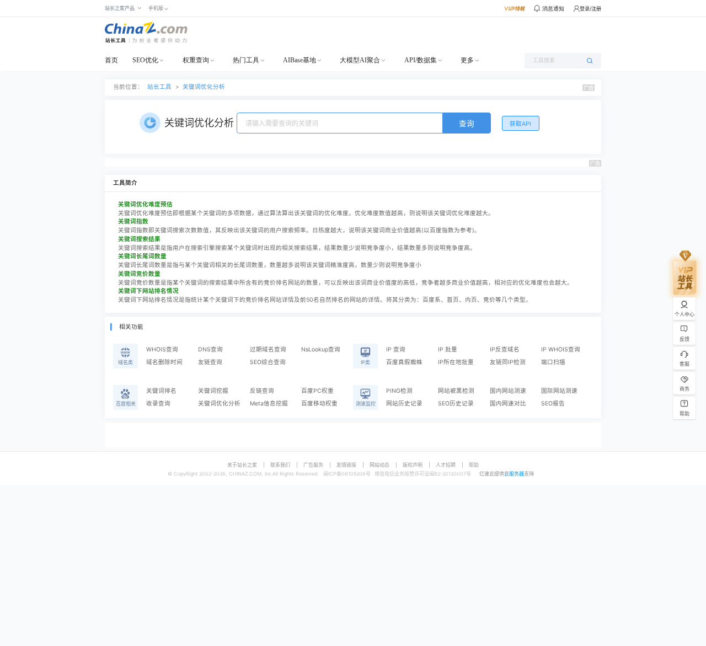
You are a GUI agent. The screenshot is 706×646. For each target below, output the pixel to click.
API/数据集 (420, 60)
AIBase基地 (299, 60)
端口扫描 (553, 362)
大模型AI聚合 (360, 60)
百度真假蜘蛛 (404, 362)
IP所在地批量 (456, 362)
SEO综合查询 (268, 362)
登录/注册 (590, 9)
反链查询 (262, 390)
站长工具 (159, 86)
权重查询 (196, 60)
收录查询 (158, 403)
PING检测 (399, 390)
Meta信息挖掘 (269, 403)
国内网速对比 (508, 403)
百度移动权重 (319, 403)
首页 (111, 60)
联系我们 (280, 464)
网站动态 (379, 464)
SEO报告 (553, 403)
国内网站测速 (508, 390)
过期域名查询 (268, 349)
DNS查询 (210, 349)
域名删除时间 (164, 362)
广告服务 (313, 464)
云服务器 (514, 474)
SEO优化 (145, 60)
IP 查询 (395, 349)
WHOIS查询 (162, 349)
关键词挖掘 (213, 390)
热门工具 (246, 60)
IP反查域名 (505, 349)
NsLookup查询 (320, 349)
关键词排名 (161, 390)
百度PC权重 (317, 390)
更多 (467, 60)
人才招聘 (446, 464)
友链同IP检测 (508, 362)
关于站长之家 (242, 464)
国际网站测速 (559, 390)
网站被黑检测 (456, 390)
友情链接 (346, 464)
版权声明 (412, 464)
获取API (520, 123)
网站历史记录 (404, 403)
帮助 (474, 464)
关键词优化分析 (204, 86)
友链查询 (210, 362)
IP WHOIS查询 (560, 349)
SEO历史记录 (456, 403)
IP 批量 (447, 349)
